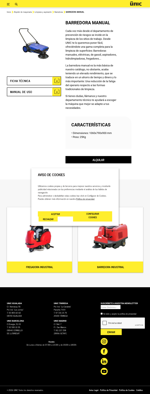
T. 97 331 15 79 (60, 312)
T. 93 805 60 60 (14, 312)
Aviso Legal (93, 390)
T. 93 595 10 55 (13, 327)
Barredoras (58, 11)
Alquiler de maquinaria (23, 11)
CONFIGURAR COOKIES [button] (92, 215)
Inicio (9, 11)
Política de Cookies (126, 390)
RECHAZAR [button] (48, 219)
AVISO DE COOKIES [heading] (51, 175)
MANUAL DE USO (21, 91)
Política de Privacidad (108, 390)
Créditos (139, 390)
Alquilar (98, 159)
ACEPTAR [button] (55, 214)
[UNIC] (136, 3)
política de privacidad (128, 313)
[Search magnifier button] (16, 4)
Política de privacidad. (85, 199)
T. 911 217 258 (60, 330)
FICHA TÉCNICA (20, 80)
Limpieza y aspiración (43, 11)
